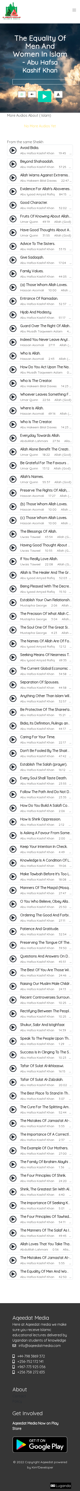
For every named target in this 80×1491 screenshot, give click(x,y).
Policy (17, 1401)
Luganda (63, 1485)
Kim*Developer (42, 1467)
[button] (74, 10)
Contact (19, 1396)
